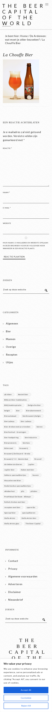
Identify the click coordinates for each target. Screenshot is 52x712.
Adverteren (15, 584)
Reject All (26, 705)
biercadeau (9, 421)
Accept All (26, 690)
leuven (35, 475)
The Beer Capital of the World (23, 14)
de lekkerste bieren (13, 464)
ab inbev (8, 394)
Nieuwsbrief (15, 599)
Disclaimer (14, 592)
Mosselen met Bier (12, 480)
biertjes (26, 443)
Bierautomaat (10, 416)
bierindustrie (31, 437)
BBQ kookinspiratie (13, 405)
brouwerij (23, 448)
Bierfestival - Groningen (15, 432)
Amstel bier (23, 394)
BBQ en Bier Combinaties (15, 400)
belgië (7, 411)
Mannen (10, 339)
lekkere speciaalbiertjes (15, 475)
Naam (6, 192)
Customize (26, 698)
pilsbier (34, 491)
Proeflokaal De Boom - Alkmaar (17, 497)
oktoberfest (9, 491)
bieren (40, 427)
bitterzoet (8, 448)
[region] (26, 685)
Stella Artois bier (29, 518)
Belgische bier (34, 405)
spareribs (31, 507)
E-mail (7, 208)
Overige (11, 346)
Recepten (11, 354)
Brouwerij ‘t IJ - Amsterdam (16, 459)
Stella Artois (9, 518)
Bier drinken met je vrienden (17, 427)
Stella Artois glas (11, 523)
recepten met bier (12, 507)
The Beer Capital (33, 523)
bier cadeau (26, 421)
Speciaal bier (10, 513)
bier (18, 411)
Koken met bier (27, 470)
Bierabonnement (33, 411)
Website (7, 223)
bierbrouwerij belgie (32, 416)
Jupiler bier (9, 470)
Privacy (12, 568)
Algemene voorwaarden (22, 576)
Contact (13, 560)
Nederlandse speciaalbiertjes (17, 486)
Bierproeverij (10, 443)
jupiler (31, 464)
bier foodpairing (11, 437)
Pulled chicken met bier (14, 502)
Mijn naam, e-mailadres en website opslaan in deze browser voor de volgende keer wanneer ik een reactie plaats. (25, 245)
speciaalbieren (28, 513)
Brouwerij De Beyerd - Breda (17, 454)
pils (22, 491)
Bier (8, 331)
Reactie (7, 148)
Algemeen (12, 323)
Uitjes (9, 362)
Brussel (38, 459)
